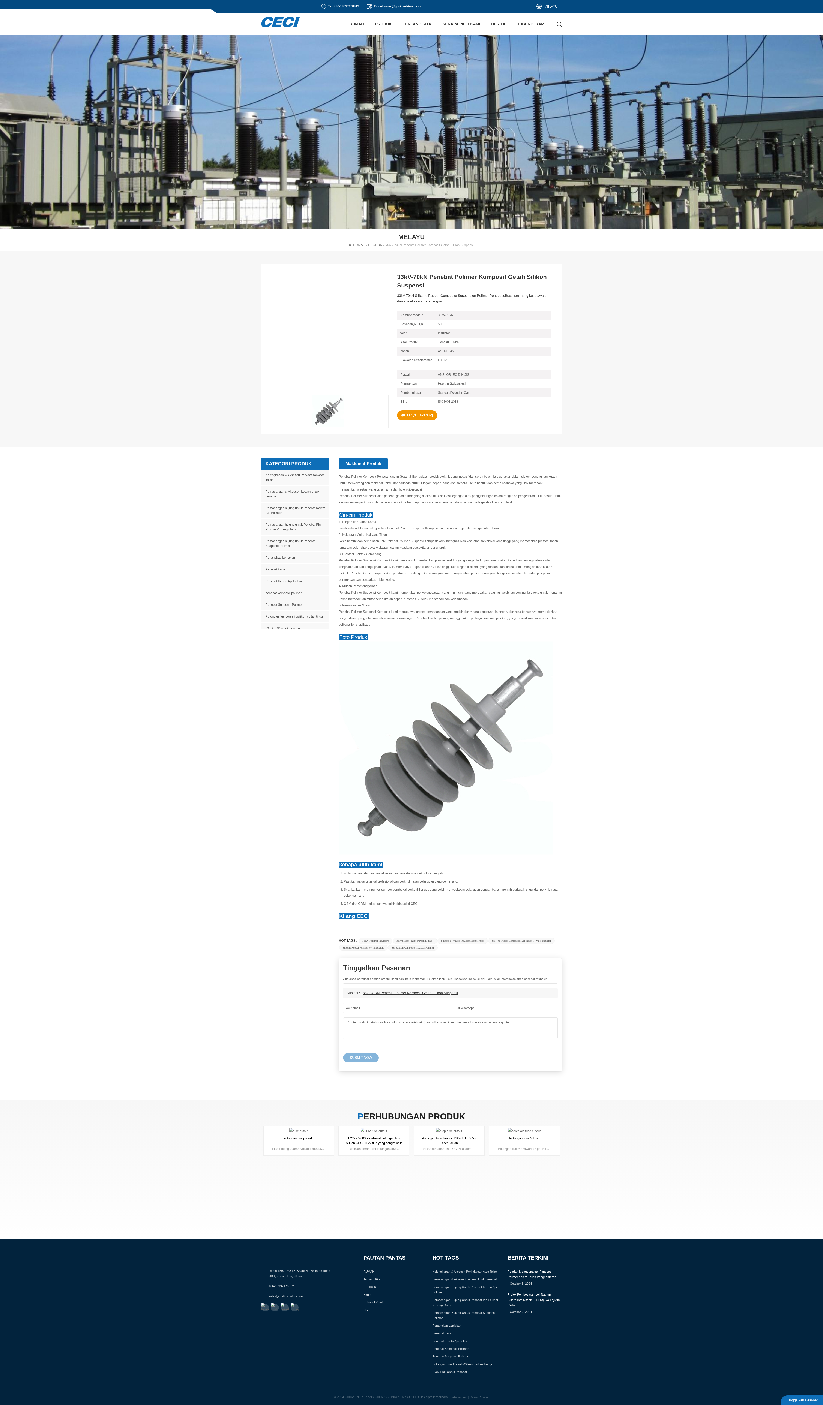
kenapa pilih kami (461, 24)
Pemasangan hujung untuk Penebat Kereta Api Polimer (295, 510)
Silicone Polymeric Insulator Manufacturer (462, 940)
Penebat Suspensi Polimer (284, 604)
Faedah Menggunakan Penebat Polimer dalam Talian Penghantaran (532, 1274)
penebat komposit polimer (284, 593)
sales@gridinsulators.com (286, 1296)
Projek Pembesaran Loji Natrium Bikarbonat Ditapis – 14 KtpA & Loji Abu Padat (534, 1300)
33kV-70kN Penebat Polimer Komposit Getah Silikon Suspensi (410, 993)
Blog (366, 1310)
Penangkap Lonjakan (280, 557)
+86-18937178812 (281, 1286)
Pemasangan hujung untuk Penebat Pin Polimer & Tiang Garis (293, 527)
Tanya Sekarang (420, 415)
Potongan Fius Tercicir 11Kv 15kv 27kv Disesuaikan (449, 1140)
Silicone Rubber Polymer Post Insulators (363, 947)
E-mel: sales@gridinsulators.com (397, 6)
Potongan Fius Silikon (524, 1138)
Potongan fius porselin (298, 1138)
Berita (498, 24)
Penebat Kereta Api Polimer (285, 581)
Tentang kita (417, 24)
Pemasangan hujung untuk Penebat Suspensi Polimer (290, 543)
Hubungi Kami (531, 24)
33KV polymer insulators (375, 940)
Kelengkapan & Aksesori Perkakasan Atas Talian (295, 477)
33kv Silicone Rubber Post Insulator (414, 940)
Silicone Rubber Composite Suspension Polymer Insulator (521, 940)
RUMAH (357, 24)
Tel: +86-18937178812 (343, 6)
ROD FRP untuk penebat (283, 628)
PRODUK (383, 24)
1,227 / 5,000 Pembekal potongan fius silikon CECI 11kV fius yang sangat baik (374, 1140)
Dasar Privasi (479, 1397)
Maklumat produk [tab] (363, 463)
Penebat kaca (275, 569)
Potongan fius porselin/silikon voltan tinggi (294, 616)
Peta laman (458, 1397)
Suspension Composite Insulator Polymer (413, 947)
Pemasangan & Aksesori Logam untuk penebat (292, 494)
